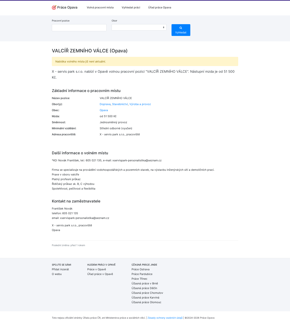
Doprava (105, 104)
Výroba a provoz (140, 104)
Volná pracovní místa (100, 7)
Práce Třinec (139, 278)
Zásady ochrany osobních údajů (165, 317)
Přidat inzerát (60, 269)
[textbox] (118, 27)
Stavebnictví (120, 104)
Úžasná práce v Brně (145, 283)
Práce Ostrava (141, 269)
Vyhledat (180, 32)
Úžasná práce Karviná (145, 297)
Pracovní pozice (60, 20)
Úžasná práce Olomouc (146, 302)
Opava (104, 110)
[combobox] (139, 27)
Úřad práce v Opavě (100, 274)
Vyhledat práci (131, 7)
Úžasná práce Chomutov (147, 292)
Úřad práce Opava (159, 7)
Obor (114, 20)
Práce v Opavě (96, 269)
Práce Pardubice (142, 274)
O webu (57, 274)
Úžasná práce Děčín (144, 288)
